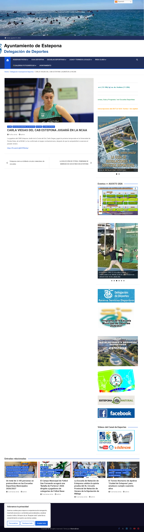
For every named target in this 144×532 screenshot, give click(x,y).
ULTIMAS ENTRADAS (48, 126)
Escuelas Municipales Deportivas (17, 470)
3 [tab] (116, 280)
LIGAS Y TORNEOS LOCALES (79, 60)
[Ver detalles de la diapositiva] (118, 144)
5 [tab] (121, 280)
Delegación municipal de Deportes (24, 126)
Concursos (44, 467)
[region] (27, 515)
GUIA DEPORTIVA (37, 60)
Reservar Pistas (19, 60)
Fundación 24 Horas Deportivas (17, 473)
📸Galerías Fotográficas (23, 65)
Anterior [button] (100, 143)
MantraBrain (75, 529)
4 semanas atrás (81, 497)
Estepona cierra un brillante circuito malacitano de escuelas (27, 162)
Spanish (120, 1)
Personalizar (13, 523)
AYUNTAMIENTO (45, 65)
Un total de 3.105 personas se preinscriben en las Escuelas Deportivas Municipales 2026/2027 (20, 485)
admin (23, 134)
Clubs (9, 126)
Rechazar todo (27, 523)
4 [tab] (119, 280)
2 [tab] (119, 174)
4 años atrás (13, 134)
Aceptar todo (41, 523)
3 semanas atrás (47, 494)
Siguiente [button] (135, 143)
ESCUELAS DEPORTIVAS (56, 60)
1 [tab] (116, 174)
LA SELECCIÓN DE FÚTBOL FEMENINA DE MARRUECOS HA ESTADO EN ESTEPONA (74, 162)
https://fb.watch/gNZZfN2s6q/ (17, 148)
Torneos (57, 473)
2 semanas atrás (13, 492)
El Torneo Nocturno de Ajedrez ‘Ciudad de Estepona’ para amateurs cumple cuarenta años (122, 485)
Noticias (39, 126)
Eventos (43, 473)
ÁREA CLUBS (99, 60)
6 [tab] (123, 280)
